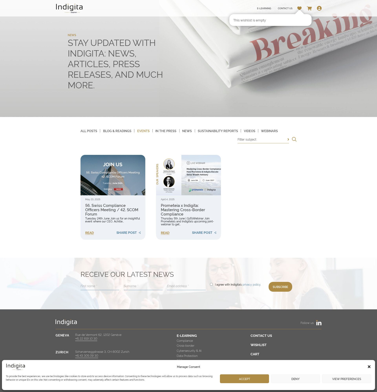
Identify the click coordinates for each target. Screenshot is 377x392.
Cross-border (185, 345)
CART (255, 354)
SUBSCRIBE (280, 287)
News (187, 131)
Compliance (185, 340)
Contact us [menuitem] (285, 8)
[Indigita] (69, 8)
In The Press (165, 131)
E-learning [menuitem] (264, 8)
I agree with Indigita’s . (238, 284)
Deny (295, 379)
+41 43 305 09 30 (86, 355)
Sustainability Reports (218, 131)
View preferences (346, 379)
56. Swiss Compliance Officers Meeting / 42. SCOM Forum (111, 209)
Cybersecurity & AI (189, 350)
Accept (244, 379)
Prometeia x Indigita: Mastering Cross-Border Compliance (183, 209)
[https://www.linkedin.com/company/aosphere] (318, 322)
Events (143, 131)
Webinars (269, 131)
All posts (89, 131)
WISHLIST (259, 344)
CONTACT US (261, 335)
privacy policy (251, 284)
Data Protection (187, 356)
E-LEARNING (187, 335)
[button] (369, 367)
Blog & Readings (117, 131)
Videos (249, 131)
